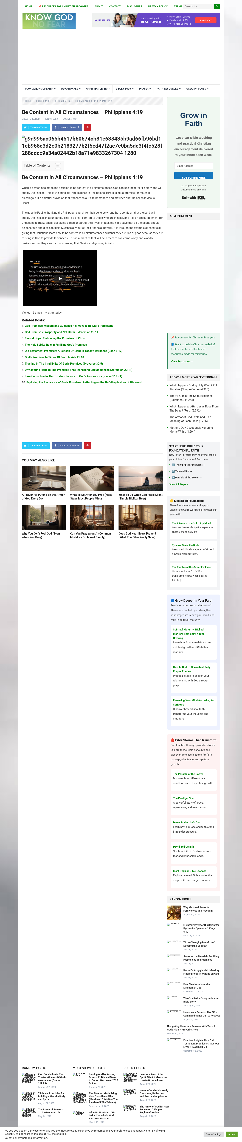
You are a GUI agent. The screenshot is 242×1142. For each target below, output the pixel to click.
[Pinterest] (87, 127)
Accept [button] (231, 1134)
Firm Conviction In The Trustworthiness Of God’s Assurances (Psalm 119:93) (52, 1079)
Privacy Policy (158, 6)
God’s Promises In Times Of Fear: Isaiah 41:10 (54, 357)
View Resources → (182, 361)
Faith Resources (167, 88)
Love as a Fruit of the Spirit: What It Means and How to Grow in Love (154, 1077)
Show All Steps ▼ (179, 484)
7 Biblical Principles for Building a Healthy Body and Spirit (51, 1096)
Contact (115, 6)
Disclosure (134, 6)
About (99, 6)
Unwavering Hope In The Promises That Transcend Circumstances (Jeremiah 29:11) (79, 370)
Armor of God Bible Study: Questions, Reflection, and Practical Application (154, 1093)
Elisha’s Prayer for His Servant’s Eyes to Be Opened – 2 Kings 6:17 (201, 928)
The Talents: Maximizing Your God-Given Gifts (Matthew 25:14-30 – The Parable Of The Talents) (103, 1098)
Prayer (143, 88)
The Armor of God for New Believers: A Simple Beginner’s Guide (154, 1109)
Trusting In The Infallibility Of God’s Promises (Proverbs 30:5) (64, 363)
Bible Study (123, 88)
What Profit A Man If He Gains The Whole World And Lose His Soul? (102, 1115)
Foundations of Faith (39, 88)
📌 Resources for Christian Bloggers (63, 6)
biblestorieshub (31, 119)
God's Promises (43, 101)
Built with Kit (194, 198)
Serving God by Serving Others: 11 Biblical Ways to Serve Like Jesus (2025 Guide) (103, 1079)
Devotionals (69, 88)
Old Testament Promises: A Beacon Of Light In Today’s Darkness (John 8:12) (74, 351)
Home (28, 6)
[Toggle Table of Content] (56, 166)
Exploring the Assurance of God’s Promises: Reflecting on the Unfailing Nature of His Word (84, 382)
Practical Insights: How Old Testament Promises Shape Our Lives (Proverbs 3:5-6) (201, 1043)
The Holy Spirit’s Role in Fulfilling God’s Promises (56, 344)
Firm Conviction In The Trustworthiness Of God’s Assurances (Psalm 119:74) (73, 376)
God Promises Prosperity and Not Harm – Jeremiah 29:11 (61, 332)
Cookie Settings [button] (213, 1134)
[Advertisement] (121, 58)
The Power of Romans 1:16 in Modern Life (50, 1111)
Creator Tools (196, 88)
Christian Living (97, 88)
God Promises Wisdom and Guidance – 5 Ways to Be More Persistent (69, 325)
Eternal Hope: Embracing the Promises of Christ (55, 338)
